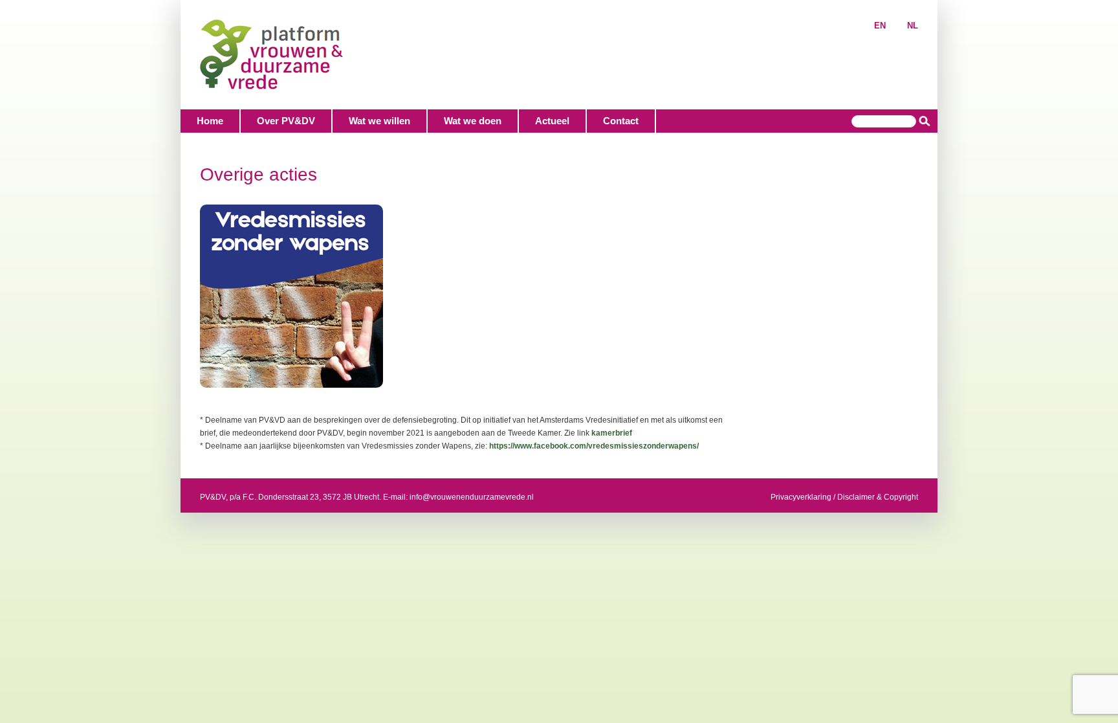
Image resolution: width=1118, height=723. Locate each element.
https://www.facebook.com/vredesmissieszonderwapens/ (594, 445)
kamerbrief (611, 433)
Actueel (552, 120)
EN (880, 25)
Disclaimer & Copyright (877, 497)
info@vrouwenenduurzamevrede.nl (472, 497)
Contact (621, 120)
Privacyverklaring (801, 497)
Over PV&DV (286, 120)
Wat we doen (472, 120)
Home (210, 120)
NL (912, 25)
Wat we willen (379, 120)
